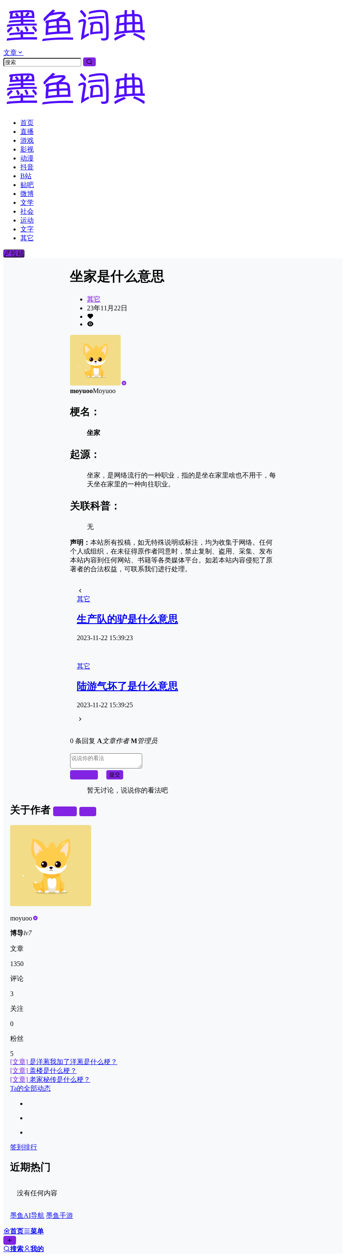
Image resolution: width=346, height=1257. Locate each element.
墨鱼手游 (59, 1215)
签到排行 (23, 1147)
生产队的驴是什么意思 (127, 619)
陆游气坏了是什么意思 (127, 686)
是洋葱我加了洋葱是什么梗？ (63, 1061)
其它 (93, 299)
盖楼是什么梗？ (43, 1070)
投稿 (17, 253)
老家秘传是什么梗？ (50, 1079)
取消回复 (84, 774)
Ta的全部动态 (30, 1088)
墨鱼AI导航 (27, 1215)
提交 (114, 774)
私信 (87, 811)
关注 (68, 811)
